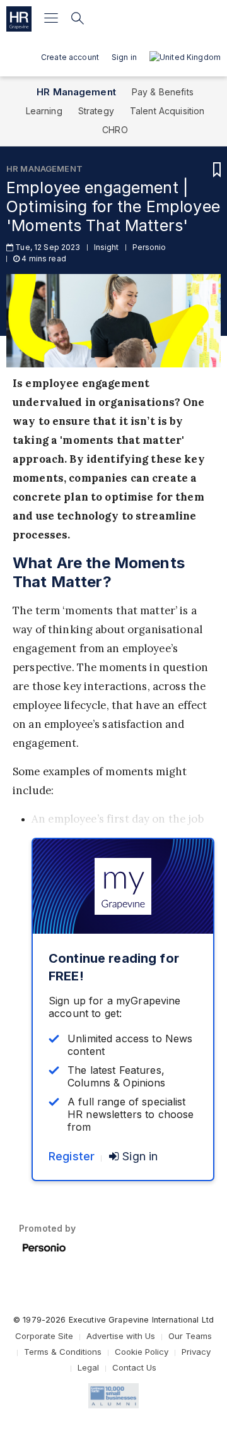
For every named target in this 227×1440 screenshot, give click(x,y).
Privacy (196, 1352)
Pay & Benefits (163, 91)
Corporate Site (44, 1336)
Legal (88, 1367)
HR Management (76, 92)
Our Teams (190, 1336)
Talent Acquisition (167, 110)
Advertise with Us (120, 1336)
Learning (44, 110)
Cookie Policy (141, 1352)
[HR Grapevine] (19, 19)
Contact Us (134, 1367)
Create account (70, 57)
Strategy (96, 110)
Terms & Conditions (63, 1352)
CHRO (115, 129)
